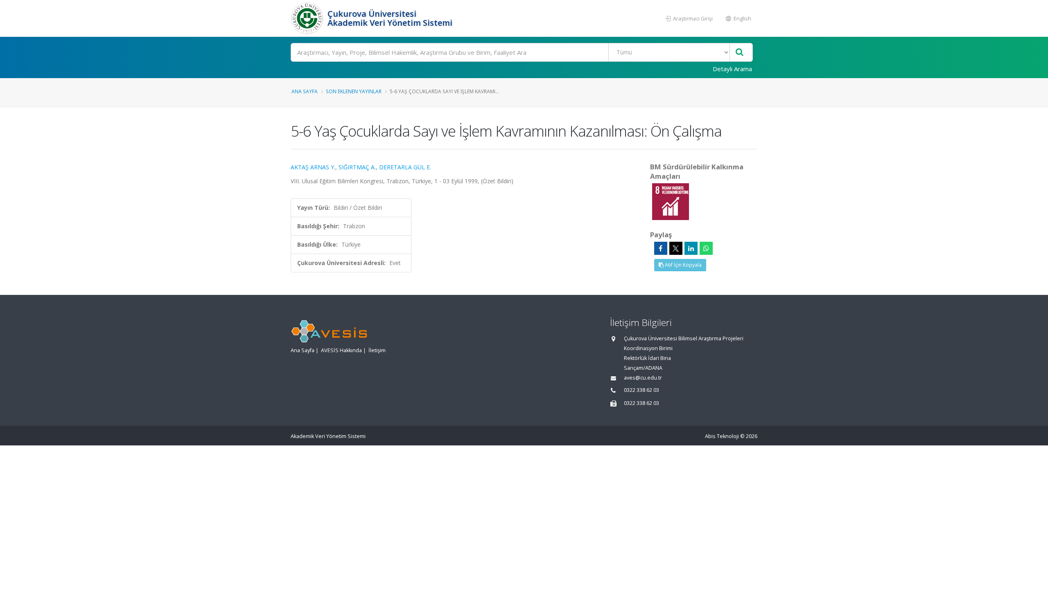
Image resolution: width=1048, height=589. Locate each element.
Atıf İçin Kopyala (683, 264)
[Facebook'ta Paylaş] (660, 248)
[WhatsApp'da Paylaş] (706, 248)
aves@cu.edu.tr (643, 377)
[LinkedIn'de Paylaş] (691, 248)
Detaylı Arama (732, 69)
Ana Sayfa (304, 91)
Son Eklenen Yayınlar (354, 91)
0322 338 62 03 (641, 390)
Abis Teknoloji (722, 436)
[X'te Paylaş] (675, 248)
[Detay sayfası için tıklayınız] (670, 201)
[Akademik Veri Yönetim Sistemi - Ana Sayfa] (308, 18)
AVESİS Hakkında (341, 350)
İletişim (377, 350)
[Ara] (739, 52)
